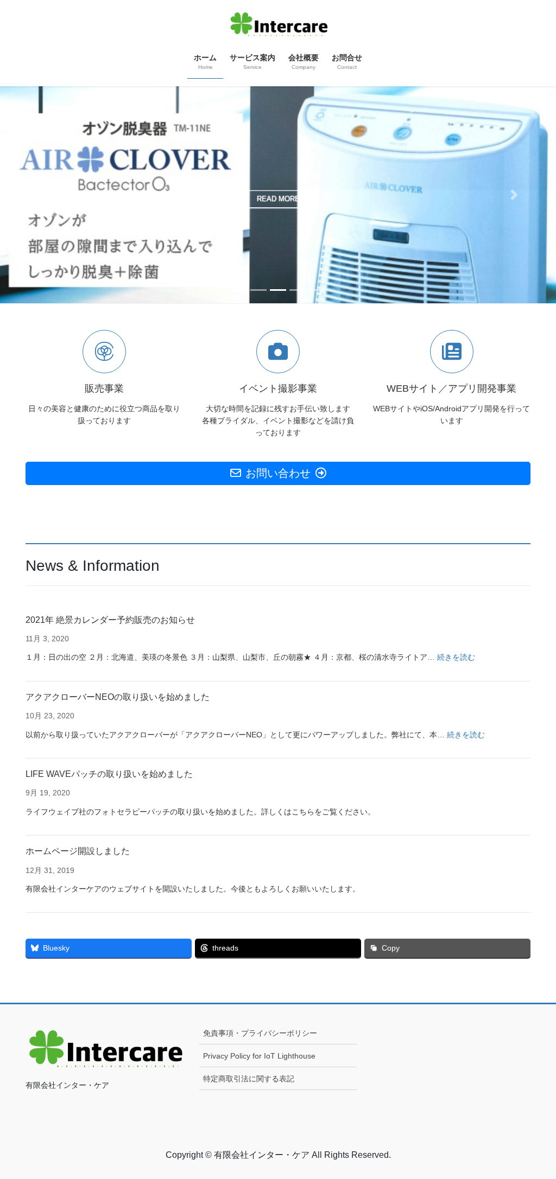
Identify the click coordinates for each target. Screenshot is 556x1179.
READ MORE (278, 199)
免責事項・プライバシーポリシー (260, 1033)
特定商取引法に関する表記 (248, 1078)
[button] (42, 194)
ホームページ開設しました (78, 851)
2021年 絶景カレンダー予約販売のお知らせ (110, 619)
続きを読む (456, 657)
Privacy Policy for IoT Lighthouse (259, 1055)
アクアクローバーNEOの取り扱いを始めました (118, 697)
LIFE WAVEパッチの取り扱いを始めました (109, 774)
